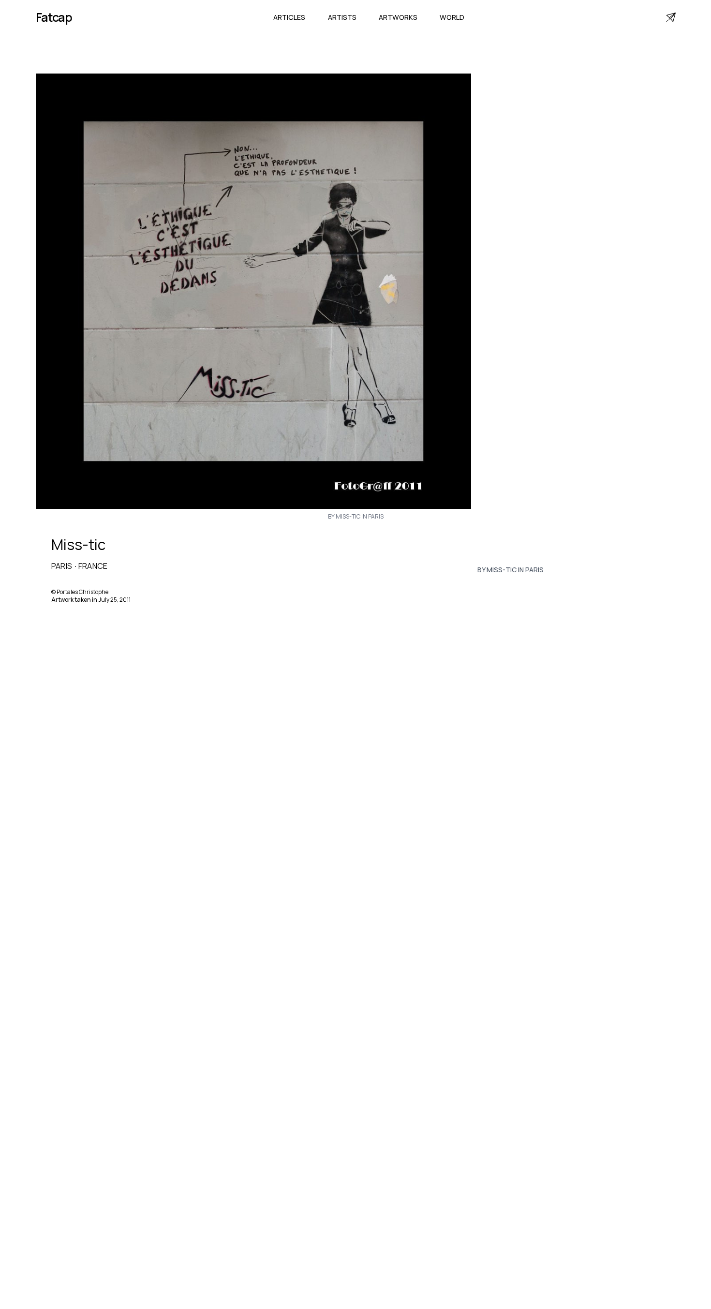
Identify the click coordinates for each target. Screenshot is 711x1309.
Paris (62, 566)
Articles (289, 17)
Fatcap (54, 17)
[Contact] (671, 17)
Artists (342, 17)
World (452, 17)
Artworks (398, 17)
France (93, 566)
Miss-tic (78, 544)
